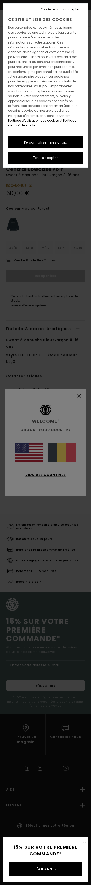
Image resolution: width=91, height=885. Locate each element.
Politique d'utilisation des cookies (33, 120)
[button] (84, 841)
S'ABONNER (45, 869)
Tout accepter (45, 157)
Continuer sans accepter (60, 9)
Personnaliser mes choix (45, 142)
